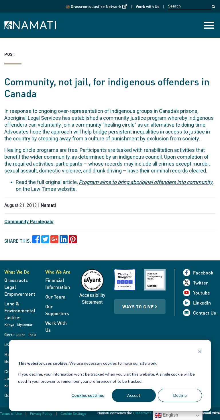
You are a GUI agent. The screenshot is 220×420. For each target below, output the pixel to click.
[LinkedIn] (188, 302)
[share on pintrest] (73, 241)
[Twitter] (188, 282)
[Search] (213, 5)
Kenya (9, 324)
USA (7, 344)
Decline (180, 395)
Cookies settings (87, 395)
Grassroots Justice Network (98, 6)
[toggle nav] (209, 25)
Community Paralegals (28, 221)
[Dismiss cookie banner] (200, 352)
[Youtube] (188, 292)
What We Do (17, 272)
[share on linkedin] (64, 241)
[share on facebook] (36, 241)
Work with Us (147, 6)
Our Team (55, 297)
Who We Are (57, 272)
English (170, 415)
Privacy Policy (41, 413)
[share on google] (54, 241)
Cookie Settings (73, 413)
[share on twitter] (45, 241)
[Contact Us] (188, 312)
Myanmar (25, 324)
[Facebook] (188, 272)
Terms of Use (11, 413)
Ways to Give (138, 306)
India (32, 334)
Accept (133, 395)
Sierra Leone (14, 334)
